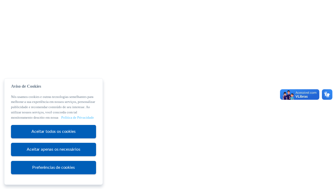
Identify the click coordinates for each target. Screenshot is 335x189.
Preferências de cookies (53, 167)
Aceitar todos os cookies (53, 131)
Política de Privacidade (77, 117)
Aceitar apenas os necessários (53, 149)
